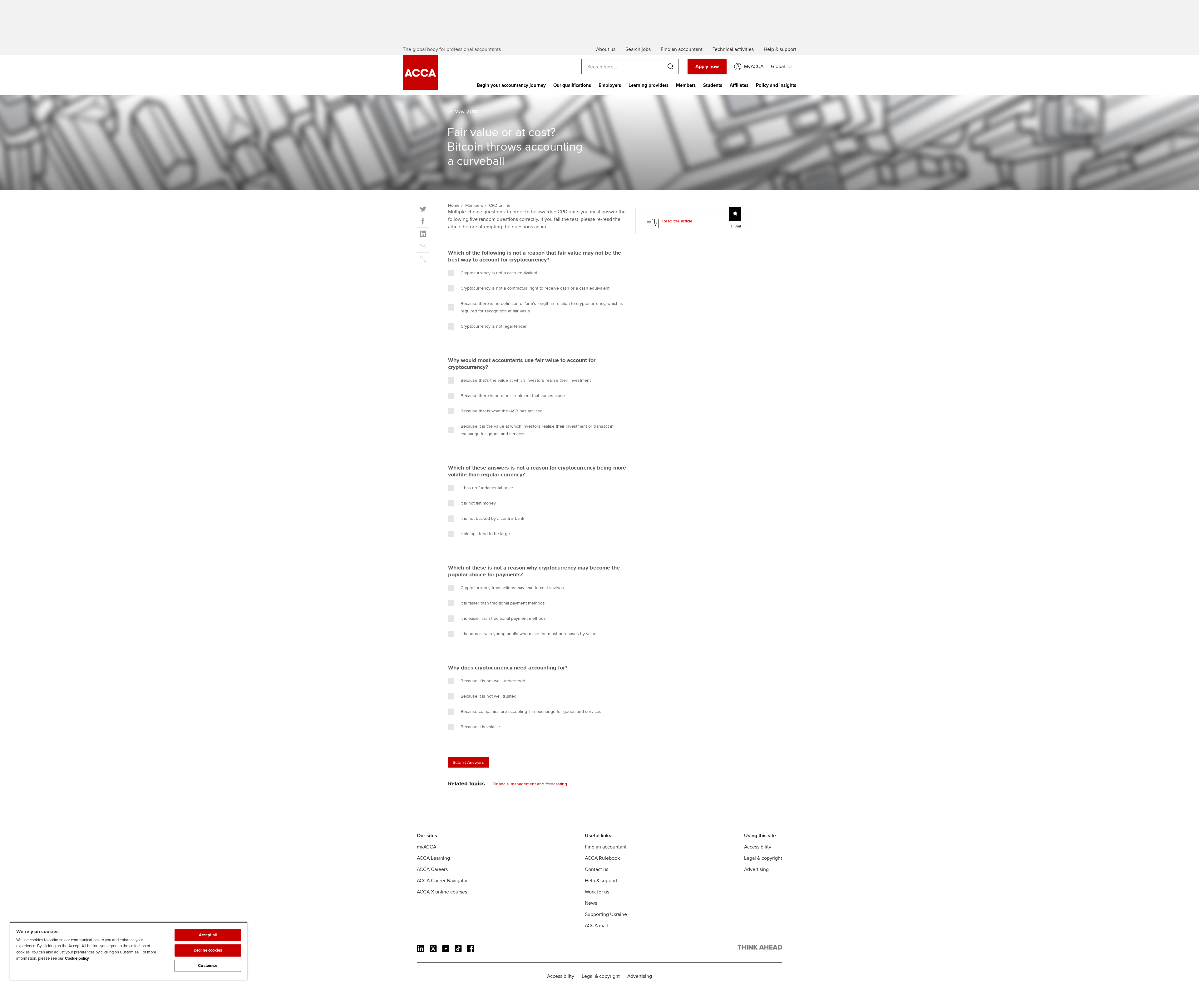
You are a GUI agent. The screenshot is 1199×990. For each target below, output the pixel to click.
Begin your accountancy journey (511, 85)
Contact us (596, 869)
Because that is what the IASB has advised (502, 411)
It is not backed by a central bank (492, 518)
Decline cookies (208, 950)
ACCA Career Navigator (442, 881)
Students (712, 85)
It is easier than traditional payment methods (503, 618)
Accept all (208, 935)
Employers (610, 85)
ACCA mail (596, 926)
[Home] (420, 89)
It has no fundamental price (487, 487)
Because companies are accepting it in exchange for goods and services (531, 711)
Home (454, 205)
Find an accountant (606, 847)
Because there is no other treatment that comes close (513, 395)
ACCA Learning (433, 858)
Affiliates (739, 85)
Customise (207, 965)
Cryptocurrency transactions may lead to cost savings (512, 587)
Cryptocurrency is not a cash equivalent (499, 273)
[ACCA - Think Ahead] (760, 948)
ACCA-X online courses (442, 892)
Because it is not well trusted (488, 696)
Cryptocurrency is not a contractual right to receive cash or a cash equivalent (535, 288)
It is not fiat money (478, 503)
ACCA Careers (432, 869)
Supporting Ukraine (606, 914)
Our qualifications (572, 85)
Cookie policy (77, 958)
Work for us (597, 892)
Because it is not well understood (493, 681)
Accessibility (757, 847)
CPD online (500, 205)
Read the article (677, 221)
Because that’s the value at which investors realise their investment (526, 380)
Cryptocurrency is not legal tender (494, 326)
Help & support (601, 881)
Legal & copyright (763, 858)
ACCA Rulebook (602, 858)
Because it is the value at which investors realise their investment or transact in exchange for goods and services (537, 430)
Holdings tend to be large (485, 533)
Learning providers (649, 85)
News (591, 903)
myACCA (426, 847)
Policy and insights (776, 85)
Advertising (756, 869)
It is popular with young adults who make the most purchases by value (528, 633)
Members (686, 85)
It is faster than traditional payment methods (503, 603)
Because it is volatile (480, 726)
